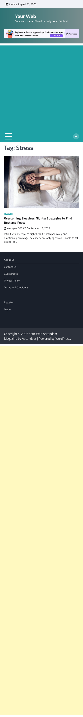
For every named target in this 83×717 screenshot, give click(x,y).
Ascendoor (29, 338)
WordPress (62, 338)
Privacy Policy (12, 280)
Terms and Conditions (16, 287)
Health (8, 213)
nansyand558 (14, 228)
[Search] (76, 136)
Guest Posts (11, 274)
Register (9, 302)
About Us (9, 260)
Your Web (25, 16)
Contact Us (10, 267)
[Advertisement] (41, 87)
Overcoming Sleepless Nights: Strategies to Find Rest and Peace (38, 220)
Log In (7, 309)
